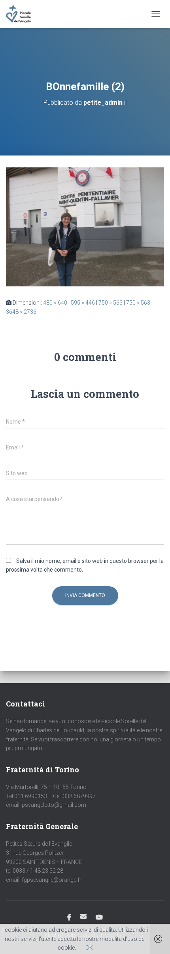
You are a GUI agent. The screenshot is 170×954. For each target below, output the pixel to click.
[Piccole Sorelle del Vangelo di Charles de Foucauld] (21, 14)
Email (83, 916)
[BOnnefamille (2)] (85, 226)
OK (89, 947)
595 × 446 (83, 302)
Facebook (69, 917)
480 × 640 (55, 302)
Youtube (99, 917)
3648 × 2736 (21, 312)
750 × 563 (110, 302)
